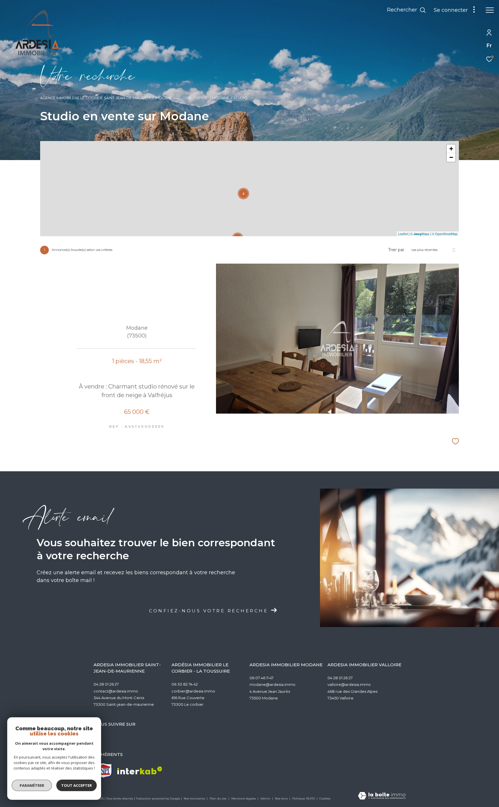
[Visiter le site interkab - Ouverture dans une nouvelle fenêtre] (139, 770)
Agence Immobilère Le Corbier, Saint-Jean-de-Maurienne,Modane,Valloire (115, 98)
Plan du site (219, 798)
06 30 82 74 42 (185, 684)
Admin (265, 798)
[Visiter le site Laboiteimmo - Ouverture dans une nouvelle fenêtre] (381, 796)
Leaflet (403, 233)
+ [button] (451, 148)
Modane (220, 98)
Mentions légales (244, 798)
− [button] (451, 157)
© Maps (419, 233)
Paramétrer (32, 785)
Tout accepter (76, 785)
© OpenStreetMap (444, 233)
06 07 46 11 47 (261, 677)
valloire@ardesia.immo (349, 684)
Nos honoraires (195, 798)
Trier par (396, 249)
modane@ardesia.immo (272, 684)
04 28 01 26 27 (106, 684)
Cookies (324, 798)
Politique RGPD (303, 798)
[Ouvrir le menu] (490, 10)
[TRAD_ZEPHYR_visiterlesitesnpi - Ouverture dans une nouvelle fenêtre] (103, 770)
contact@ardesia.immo (116, 691)
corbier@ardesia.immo (193, 691)
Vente (202, 98)
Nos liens (281, 798)
